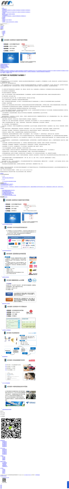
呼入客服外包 (54, 70)
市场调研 (16, 71)
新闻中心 (4, 72)
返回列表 (1, 173)
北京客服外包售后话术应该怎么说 (8, 192)
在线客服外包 (12, 70)
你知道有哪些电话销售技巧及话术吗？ (8, 190)
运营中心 (3, 472)
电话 (1, 486)
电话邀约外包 (49, 70)
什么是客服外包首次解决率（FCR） (8, 193)
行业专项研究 (3, 71)
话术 (3, 34)
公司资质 (3, 470)
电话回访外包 (45, 70)
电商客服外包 (2, 70)
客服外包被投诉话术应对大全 (7, 194)
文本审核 (3, 457)
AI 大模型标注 (28, 71)
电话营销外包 (59, 70)
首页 (1, 72)
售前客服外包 (31, 70)
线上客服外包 (16, 70)
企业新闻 (1, 26)
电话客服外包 (40, 70)
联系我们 (3, 473)
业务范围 (3, 471)
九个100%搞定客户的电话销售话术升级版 (9, 195)
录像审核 (3, 458)
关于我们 (1, 468)
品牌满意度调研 (11, 71)
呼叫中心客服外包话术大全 (6, 191)
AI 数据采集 (38, 71)
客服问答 (1, 28)
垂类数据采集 (42, 71)
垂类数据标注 (33, 71)
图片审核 (3, 456)
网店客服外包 (21, 70)
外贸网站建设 (37, 474)
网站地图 (1, 475)
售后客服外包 (26, 70)
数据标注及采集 (23, 71)
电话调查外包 (63, 70)
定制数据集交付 (47, 71)
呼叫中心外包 (35, 70)
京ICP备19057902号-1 (27, 474)
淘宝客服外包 (7, 70)
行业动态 (1, 27)
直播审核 (3, 459)
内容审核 (19, 71)
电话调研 (7, 71)
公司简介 (3, 469)
